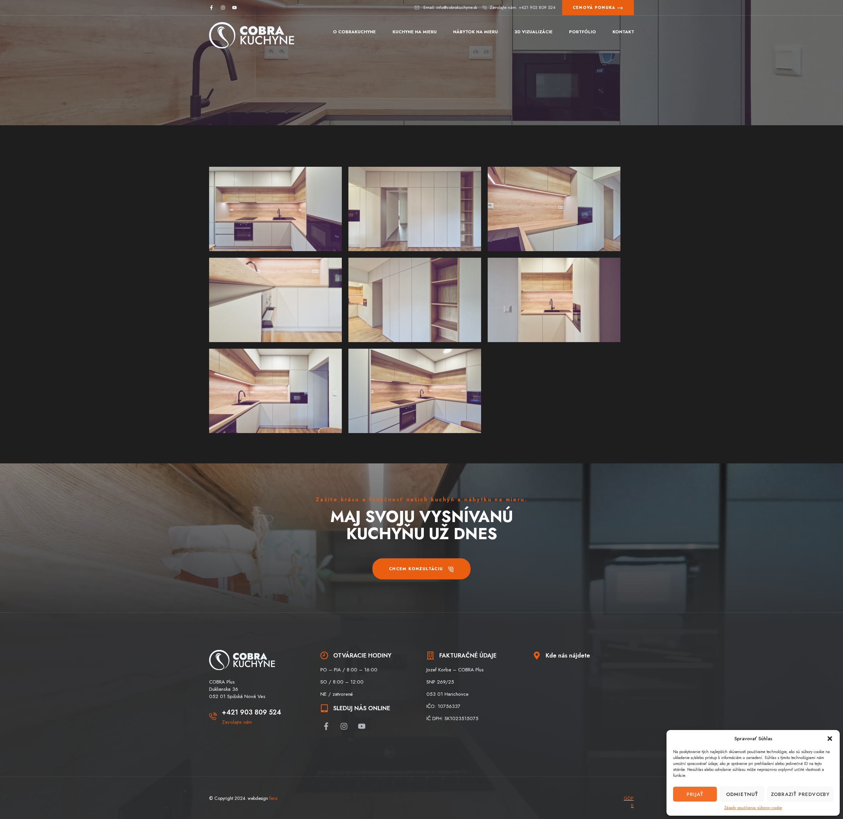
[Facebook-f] (211, 7)
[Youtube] (234, 7)
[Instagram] (223, 7)
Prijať (695, 794)
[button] (830, 738)
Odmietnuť (742, 794)
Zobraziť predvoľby (800, 794)
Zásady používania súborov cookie (753, 808)
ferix (273, 798)
